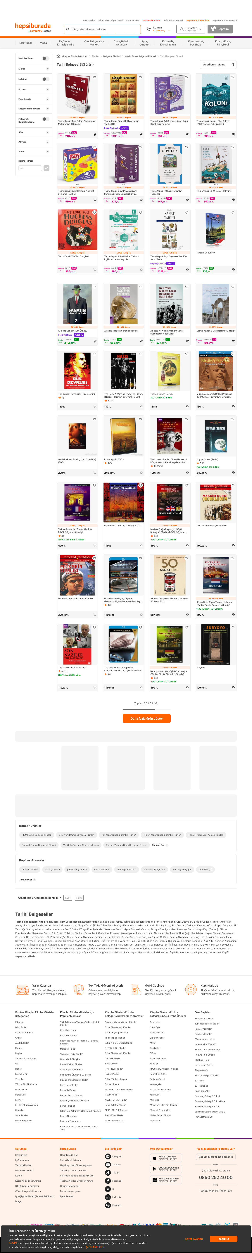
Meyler (18, 1099)
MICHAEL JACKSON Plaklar (119, 1089)
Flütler (153, 1053)
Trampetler (155, 1120)
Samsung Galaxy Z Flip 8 (207, 1106)
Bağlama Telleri (157, 1079)
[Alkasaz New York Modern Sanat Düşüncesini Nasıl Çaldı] (170, 304)
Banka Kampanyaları (70, 1191)
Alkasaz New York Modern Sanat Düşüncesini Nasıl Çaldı (166, 332)
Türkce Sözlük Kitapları (26, 1084)
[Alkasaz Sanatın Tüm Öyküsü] (77, 304)
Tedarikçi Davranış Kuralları (73, 1170)
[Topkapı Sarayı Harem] (170, 371)
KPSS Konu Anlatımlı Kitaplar (164, 1068)
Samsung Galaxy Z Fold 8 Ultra (210, 1101)
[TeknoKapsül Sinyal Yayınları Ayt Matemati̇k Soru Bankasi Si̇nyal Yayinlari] (123, 164)
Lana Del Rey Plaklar (115, 1105)
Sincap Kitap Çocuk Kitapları (74, 1079)
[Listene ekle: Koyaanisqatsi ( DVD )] (233, 419)
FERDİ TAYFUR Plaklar (116, 1110)
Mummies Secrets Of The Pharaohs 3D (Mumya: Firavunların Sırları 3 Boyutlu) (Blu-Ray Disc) (214, 395)
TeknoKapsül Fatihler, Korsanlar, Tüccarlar (166, 192)
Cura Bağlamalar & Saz (71, 1069)
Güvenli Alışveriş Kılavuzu (28, 1191)
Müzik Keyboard (23, 1120)
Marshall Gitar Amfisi (160, 1110)
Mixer (153, 1042)
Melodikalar (21, 1074)
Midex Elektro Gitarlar (160, 1115)
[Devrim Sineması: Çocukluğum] (216, 502)
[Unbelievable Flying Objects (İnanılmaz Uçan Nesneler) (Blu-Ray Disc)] (123, 575)
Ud (16, 1063)
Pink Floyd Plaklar (114, 1068)
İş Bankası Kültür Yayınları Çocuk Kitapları (80, 1111)
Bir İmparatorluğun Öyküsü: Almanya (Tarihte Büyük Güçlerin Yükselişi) (168, 673)
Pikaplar (19, 1022)
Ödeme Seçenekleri (70, 1186)
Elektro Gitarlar (157, 1037)
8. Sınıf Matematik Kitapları (118, 1053)
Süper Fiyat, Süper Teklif (110, 20)
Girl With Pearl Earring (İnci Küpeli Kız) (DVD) (77, 461)
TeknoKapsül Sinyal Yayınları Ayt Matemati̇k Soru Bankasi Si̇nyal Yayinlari (120, 192)
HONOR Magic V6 (204, 1116)
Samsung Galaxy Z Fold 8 (207, 1096)
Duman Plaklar (112, 1084)
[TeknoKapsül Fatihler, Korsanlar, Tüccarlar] (170, 164)
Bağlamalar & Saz (24, 1032)
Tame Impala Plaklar (115, 1037)
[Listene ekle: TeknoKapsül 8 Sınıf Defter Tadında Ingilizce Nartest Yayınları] (140, 212)
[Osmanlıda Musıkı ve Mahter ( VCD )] (123, 502)
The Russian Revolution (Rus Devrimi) (77, 394)
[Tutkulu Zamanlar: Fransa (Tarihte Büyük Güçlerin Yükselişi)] (77, 502)
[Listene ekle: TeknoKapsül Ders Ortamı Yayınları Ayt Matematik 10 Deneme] (94, 77)
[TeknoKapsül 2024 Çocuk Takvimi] (216, 164)
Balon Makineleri (158, 1058)
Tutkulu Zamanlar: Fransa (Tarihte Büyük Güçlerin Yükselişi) (75, 531)
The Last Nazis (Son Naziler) (72, 667)
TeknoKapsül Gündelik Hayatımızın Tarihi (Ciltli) (121, 122)
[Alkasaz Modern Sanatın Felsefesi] (123, 304)
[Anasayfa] (58, 56)
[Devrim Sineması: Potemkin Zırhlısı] (77, 575)
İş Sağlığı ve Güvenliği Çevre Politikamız (35, 1196)
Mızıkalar (154, 1099)
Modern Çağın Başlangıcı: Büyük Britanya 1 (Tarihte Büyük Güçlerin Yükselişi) (167, 531)
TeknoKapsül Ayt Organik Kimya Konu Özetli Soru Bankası (169, 122)
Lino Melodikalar (68, 1030)
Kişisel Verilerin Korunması (28, 1180)
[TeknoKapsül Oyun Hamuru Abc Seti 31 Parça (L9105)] (77, 164)
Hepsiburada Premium (198, 20)
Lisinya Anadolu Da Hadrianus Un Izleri (215, 330)
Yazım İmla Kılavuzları (160, 1089)
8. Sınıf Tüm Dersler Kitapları (118, 1042)
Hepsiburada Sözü (204, 1018)
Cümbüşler (155, 1027)
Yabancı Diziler (157, 1032)
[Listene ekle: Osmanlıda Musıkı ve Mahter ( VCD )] (140, 485)
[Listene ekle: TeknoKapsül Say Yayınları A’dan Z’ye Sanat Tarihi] (186, 212)
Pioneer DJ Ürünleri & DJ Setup (75, 1074)
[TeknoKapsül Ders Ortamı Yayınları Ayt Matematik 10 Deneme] (77, 94)
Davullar (19, 1110)
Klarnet (18, 1048)
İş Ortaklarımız (22, 1160)
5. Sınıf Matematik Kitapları (118, 1027)
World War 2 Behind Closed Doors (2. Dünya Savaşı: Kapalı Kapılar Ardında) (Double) (169, 461)
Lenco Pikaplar (67, 1105)
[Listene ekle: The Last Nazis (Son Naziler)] (94, 627)
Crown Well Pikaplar (70, 1059)
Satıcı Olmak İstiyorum (71, 1160)
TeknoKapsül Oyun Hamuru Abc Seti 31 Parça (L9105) (76, 192)
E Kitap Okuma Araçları (26, 1105)
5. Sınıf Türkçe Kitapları (116, 1079)
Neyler (18, 1053)
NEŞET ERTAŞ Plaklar (115, 1099)
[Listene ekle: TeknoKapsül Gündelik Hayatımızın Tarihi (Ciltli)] (140, 77)
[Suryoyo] (216, 644)
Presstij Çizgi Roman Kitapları (74, 1100)
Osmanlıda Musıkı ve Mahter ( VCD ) (122, 525)
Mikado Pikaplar (68, 1048)
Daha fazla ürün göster (147, 718)
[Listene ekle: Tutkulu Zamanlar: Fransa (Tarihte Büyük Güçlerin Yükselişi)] (94, 485)
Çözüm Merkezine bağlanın (216, 1156)
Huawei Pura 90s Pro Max (207, 1049)
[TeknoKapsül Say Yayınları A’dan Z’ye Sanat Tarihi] (170, 230)
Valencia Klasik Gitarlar (71, 1054)
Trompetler (155, 1022)
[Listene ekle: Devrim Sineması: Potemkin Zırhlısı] (94, 558)
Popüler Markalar (203, 1034)
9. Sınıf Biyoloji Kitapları (116, 1032)
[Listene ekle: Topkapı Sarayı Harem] (186, 353)
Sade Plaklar (111, 1063)
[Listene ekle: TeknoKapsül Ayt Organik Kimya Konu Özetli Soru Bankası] (186, 77)
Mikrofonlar (21, 1027)
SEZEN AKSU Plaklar (115, 1048)
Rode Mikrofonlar (68, 1035)
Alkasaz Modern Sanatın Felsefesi (121, 330)
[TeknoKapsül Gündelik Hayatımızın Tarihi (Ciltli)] (123, 94)
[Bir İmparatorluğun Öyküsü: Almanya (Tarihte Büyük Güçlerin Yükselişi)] (170, 644)
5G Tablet (199, 1080)
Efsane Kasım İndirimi (205, 1039)
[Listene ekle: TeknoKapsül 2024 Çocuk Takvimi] (233, 147)
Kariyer (18, 1175)
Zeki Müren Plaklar (114, 1115)
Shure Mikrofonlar (69, 1085)
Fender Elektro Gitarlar (71, 1095)
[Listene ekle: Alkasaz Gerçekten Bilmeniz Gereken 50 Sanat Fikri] (186, 558)
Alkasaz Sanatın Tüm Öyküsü (72, 330)
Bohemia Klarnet (68, 1090)
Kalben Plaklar (112, 1074)
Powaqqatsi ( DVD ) (114, 459)
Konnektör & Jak (158, 1074)
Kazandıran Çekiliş (204, 1065)
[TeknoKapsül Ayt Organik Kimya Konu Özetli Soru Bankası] (170, 94)
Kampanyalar (132, 20)
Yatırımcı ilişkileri (23, 1165)
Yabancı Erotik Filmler (25, 1058)
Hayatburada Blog (69, 1155)
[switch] (45, 58)
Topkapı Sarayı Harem (161, 394)
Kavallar (154, 1063)
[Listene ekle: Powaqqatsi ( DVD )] (140, 419)
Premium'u (36, 30)
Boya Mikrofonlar (68, 1116)
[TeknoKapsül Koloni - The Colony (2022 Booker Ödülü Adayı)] (216, 94)
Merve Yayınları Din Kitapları (163, 1105)
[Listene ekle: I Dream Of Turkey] (233, 212)
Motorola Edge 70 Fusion (207, 1075)
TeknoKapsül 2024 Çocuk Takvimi (213, 191)
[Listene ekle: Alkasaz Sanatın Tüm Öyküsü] (94, 287)
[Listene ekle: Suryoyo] (233, 627)
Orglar (18, 1037)
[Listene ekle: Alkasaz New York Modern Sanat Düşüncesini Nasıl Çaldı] (186, 287)
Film (62, 921)
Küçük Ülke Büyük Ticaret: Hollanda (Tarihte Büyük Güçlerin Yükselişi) (214, 603)
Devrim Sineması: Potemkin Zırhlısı (75, 598)
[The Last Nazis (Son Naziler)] (77, 644)
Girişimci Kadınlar (151, 20)
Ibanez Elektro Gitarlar (71, 1064)
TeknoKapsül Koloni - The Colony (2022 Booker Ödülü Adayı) (212, 122)
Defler (18, 1068)
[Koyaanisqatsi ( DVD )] (216, 436)
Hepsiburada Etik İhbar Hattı (216, 1190)
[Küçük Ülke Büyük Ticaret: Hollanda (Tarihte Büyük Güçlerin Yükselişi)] (216, 575)
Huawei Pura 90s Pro (205, 1054)
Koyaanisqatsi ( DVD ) (207, 459)
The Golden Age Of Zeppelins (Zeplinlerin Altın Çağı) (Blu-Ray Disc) (122, 669)
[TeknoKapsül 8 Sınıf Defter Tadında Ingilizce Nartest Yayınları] (123, 230)
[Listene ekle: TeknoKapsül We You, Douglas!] (94, 212)
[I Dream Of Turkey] (216, 230)
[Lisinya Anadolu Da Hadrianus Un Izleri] (216, 304)
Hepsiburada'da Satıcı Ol (225, 20)
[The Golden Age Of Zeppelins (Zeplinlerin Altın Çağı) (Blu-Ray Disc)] (123, 644)
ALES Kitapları (22, 1042)
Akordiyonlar (21, 1115)
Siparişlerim (89, 20)
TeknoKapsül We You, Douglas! (73, 256)
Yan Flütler (155, 1094)
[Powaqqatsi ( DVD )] (123, 436)
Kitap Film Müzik (48, 921)
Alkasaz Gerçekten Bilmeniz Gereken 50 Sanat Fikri (169, 600)
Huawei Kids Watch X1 (206, 1044)
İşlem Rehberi (66, 1196)
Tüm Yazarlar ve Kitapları (207, 1023)
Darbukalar (20, 1094)
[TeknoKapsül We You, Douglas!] (77, 230)
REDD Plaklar (111, 1094)
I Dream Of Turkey (205, 252)
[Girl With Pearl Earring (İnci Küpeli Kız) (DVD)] (77, 436)
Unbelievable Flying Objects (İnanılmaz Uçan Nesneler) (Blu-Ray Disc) (122, 600)
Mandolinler (21, 1089)
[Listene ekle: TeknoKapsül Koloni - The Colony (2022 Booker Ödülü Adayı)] (233, 77)
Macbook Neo (202, 1059)
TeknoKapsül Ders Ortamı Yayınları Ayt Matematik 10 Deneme (77, 122)
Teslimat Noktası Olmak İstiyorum (76, 1180)
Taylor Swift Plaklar (114, 1120)
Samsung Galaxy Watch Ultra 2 (210, 1111)
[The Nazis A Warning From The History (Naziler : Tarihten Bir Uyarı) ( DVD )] (123, 371)
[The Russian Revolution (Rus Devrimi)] (77, 371)
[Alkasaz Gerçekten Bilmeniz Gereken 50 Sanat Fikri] (170, 575)
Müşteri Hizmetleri (173, 20)
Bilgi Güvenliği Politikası (27, 1186)
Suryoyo (200, 667)
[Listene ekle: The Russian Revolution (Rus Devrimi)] (94, 353)
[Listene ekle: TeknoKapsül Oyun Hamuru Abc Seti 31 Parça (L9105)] (94, 147)
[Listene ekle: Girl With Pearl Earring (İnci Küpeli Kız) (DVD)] (94, 419)
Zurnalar (19, 1079)
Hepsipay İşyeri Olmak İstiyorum (76, 1165)
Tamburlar (155, 1048)
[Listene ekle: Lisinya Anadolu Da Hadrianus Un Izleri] (233, 287)
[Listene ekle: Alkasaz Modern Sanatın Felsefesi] (140, 287)
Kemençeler (156, 1084)
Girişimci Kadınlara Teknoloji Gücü (77, 1175)
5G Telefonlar (201, 1085)
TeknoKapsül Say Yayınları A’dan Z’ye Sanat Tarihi (168, 258)
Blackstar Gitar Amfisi (70, 1121)
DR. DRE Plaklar (113, 1058)
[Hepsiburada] (33, 26)
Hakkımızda (21, 1155)
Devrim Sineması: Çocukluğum (211, 525)
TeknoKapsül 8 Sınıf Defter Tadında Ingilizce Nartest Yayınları (121, 258)
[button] (77, 134)
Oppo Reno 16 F (202, 1091)
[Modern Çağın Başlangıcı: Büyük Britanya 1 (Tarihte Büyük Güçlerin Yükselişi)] (170, 502)
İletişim (18, 1201)
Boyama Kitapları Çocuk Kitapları (121, 1022)
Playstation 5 (201, 1070)
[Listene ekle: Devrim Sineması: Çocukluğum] (233, 485)
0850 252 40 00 (216, 1177)
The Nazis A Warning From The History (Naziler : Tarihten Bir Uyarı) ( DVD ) (123, 395)
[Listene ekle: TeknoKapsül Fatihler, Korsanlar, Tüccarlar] (186, 147)
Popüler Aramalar (203, 1028)
